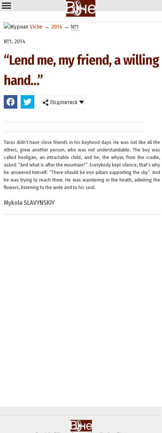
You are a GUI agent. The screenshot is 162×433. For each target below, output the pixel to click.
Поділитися (63, 102)
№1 (75, 26)
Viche (36, 26)
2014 (56, 26)
